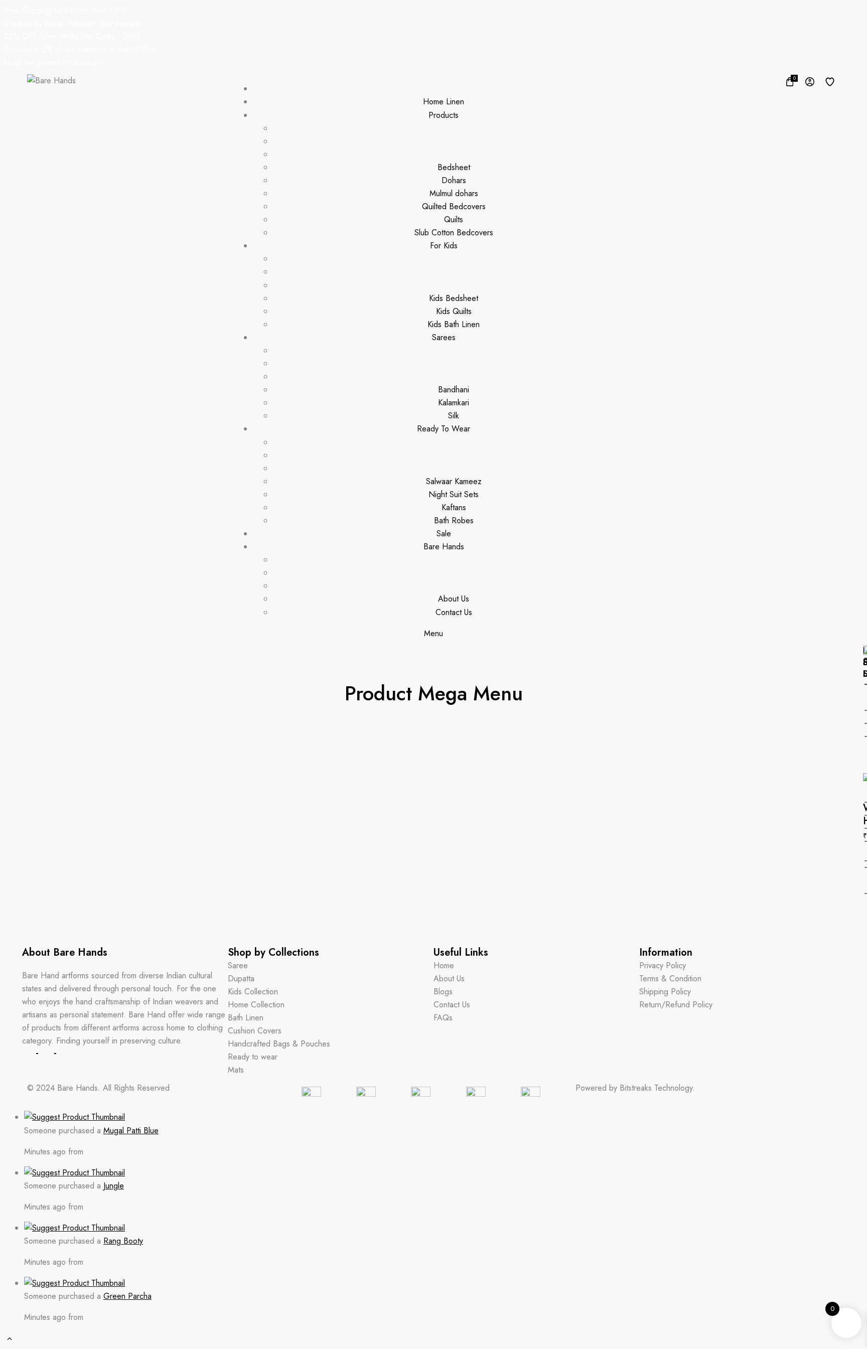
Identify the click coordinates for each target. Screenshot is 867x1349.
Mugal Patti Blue (131, 1130)
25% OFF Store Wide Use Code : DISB (72, 36)
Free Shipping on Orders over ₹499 (65, 10)
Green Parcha (127, 1296)
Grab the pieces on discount (52, 62)
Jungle (113, 1185)
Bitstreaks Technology (656, 1088)
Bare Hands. (78, 1088)
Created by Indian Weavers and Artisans (72, 23)
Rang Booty (123, 1241)
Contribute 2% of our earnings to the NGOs (79, 49)
